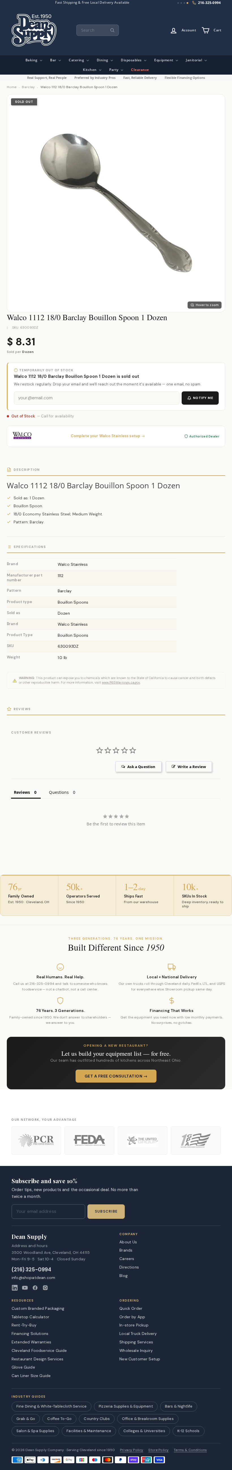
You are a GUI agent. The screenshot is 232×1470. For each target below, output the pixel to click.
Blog (123, 1275)
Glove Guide (23, 1367)
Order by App (132, 1316)
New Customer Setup (139, 1358)
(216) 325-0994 (31, 1270)
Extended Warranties (31, 1342)
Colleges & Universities (144, 1430)
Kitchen (90, 69)
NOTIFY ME (203, 398)
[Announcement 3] (184, 3)
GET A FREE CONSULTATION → (116, 1076)
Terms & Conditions (190, 1450)
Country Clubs (97, 1418)
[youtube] (25, 1288)
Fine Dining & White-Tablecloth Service (51, 1406)
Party (114, 69)
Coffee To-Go (59, 1418)
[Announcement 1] (178, 3)
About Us (128, 1241)
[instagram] (45, 1288)
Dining (103, 60)
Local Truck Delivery (138, 1333)
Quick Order (130, 1308)
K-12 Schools (188, 1430)
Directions (129, 1267)
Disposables (132, 60)
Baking (32, 60)
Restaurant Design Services (37, 1358)
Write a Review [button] (192, 766)
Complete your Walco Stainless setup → (108, 436)
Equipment (164, 60)
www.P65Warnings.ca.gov (121, 682)
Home (11, 87)
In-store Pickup (133, 1325)
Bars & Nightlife (179, 1406)
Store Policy (158, 1450)
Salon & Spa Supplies (35, 1430)
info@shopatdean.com (33, 1277)
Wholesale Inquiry (136, 1350)
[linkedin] (15, 1288)
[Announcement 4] (187, 3)
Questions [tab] (58, 792)
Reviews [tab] (22, 792)
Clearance (140, 69)
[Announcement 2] (181, 3)
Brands (125, 1250)
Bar (53, 60)
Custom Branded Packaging (38, 1308)
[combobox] (97, 30)
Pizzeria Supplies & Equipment (126, 1406)
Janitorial (194, 60)
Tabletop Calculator (30, 1316)
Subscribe (106, 1211)
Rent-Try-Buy (24, 1325)
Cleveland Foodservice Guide (39, 1350)
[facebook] (35, 1288)
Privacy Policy (131, 1450)
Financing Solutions (30, 1333)
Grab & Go (25, 1418)
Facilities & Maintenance (88, 1430)
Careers (126, 1258)
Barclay (28, 87)
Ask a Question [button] (141, 766)
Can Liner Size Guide (31, 1375)
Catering (77, 60)
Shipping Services (136, 1342)
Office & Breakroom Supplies (147, 1418)
